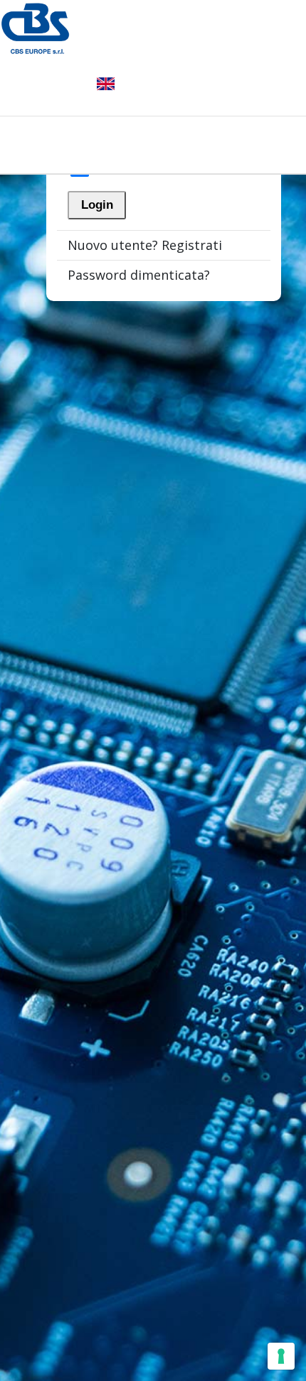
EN (106, 83)
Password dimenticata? (139, 274)
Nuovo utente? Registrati (145, 244)
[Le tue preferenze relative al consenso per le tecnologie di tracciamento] (281, 1356)
